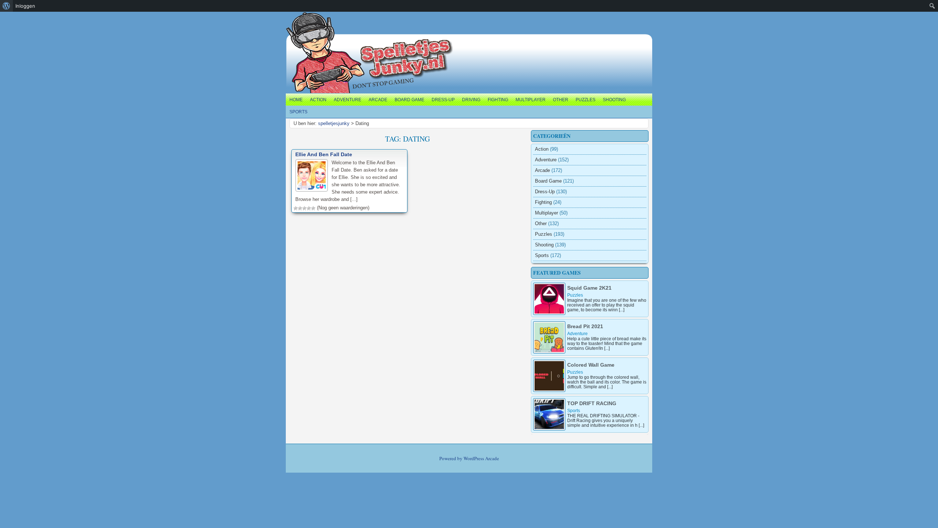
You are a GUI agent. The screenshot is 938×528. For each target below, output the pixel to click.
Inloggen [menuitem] (25, 6)
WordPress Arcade (481, 458)
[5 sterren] (313, 208)
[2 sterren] (300, 208)
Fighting (498, 99)
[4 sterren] (309, 208)
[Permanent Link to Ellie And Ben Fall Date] (311, 175)
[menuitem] (6, 6)
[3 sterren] (304, 208)
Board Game (409, 99)
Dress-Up (443, 99)
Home (296, 99)
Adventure (347, 99)
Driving (471, 99)
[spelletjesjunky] (301, 20)
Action (318, 99)
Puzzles (585, 99)
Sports (298, 111)
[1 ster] (295, 208)
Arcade (378, 99)
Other (560, 99)
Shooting (614, 99)
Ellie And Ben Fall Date (323, 154)
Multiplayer (531, 99)
